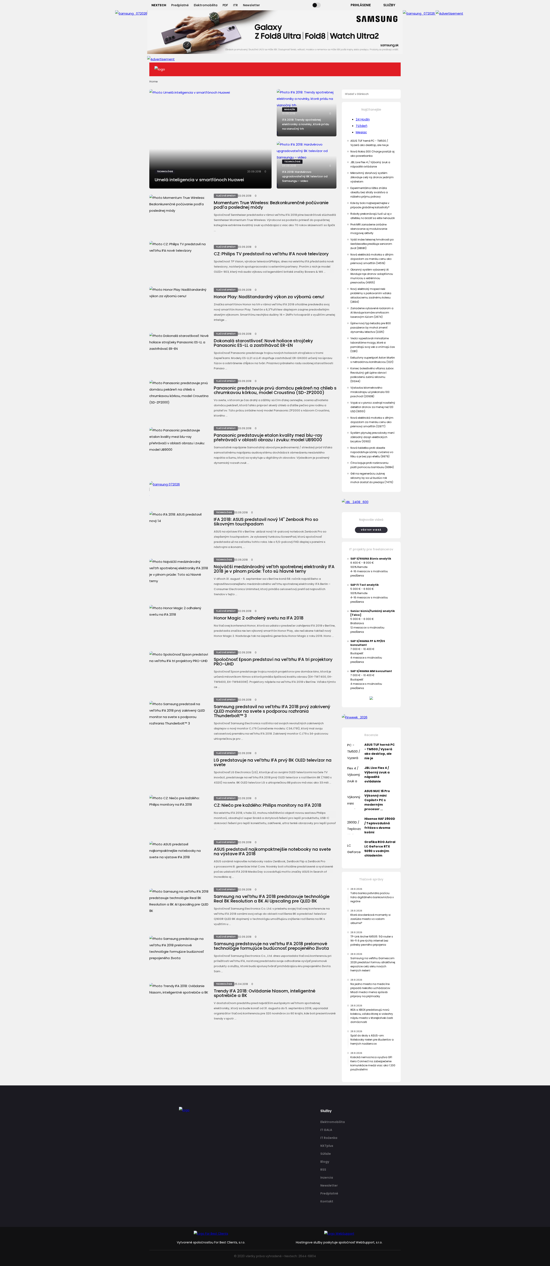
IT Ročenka (328, 1138)
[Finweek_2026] (371, 717)
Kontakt (326, 1201)
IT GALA (326, 1130)
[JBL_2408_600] (371, 502)
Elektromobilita (205, 5)
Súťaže (325, 1154)
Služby (389, 5)
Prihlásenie (361, 5)
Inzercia (326, 1177)
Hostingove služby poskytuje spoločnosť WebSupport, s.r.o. (339, 1242)
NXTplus (326, 1146)
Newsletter (251, 5)
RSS (323, 1169)
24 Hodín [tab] (363, 119)
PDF (225, 5)
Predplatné (180, 5)
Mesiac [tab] (361, 132)
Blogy (324, 1161)
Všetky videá (371, 529)
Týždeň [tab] (361, 125)
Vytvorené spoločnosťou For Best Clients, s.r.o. (211, 1242)
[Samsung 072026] (243, 489)
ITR (235, 5)
